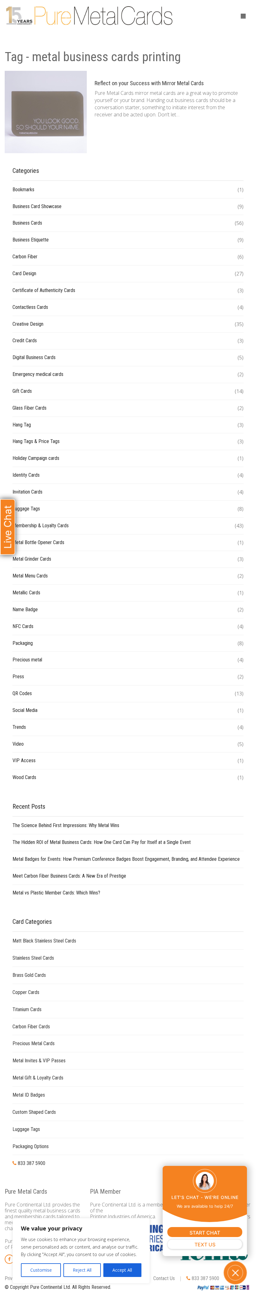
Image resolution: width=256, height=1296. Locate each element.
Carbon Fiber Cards (31, 1027)
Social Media (24, 710)
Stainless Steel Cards (33, 958)
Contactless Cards (30, 307)
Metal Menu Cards (30, 576)
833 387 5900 (31, 1163)
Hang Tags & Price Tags (36, 441)
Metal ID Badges (28, 1095)
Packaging (22, 643)
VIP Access (24, 760)
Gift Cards (22, 391)
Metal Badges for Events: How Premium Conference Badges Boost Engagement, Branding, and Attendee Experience (126, 859)
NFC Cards (22, 626)
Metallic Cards (26, 593)
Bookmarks (23, 189)
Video (18, 744)
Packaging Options (30, 1146)
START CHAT (205, 1233)
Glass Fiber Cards (29, 408)
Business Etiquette (30, 240)
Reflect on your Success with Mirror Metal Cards (149, 83)
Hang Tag (21, 425)
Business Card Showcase (37, 206)
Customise (41, 1270)
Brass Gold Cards (29, 975)
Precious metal (27, 660)
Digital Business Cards (34, 357)
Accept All (122, 1270)
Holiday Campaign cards (35, 458)
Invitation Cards (27, 492)
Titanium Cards (27, 1009)
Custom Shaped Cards (34, 1112)
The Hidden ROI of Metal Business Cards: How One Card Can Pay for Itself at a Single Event (101, 842)
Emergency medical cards (37, 374)
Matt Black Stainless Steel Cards (44, 941)
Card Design (24, 273)
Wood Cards (24, 777)
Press (18, 677)
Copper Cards (25, 992)
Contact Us (164, 1278)
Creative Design (27, 324)
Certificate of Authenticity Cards (43, 290)
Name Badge (25, 609)
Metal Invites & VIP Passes (39, 1061)
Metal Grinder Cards (31, 559)
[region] (81, 1251)
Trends (19, 727)
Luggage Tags (26, 509)
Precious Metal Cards (33, 1043)
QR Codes (22, 693)
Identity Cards (26, 475)
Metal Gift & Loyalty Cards (37, 1078)
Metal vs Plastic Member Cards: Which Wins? (56, 893)
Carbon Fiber (24, 257)
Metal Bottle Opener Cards (38, 542)
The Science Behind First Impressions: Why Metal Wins (65, 825)
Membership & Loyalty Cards (40, 526)
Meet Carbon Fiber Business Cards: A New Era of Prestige (69, 876)
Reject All (82, 1270)
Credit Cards (24, 340)
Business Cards (27, 223)
